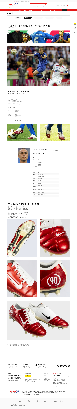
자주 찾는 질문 (45, 378)
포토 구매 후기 (49, 17)
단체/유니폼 (49, 10)
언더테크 (14, 10)
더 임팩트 (18, 17)
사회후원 (11, 0)
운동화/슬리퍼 (30, 10)
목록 (67, 354)
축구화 (19, 10)
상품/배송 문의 (45, 380)
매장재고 (64, 10)
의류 (37, 10)
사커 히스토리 (27, 17)
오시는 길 (66, 376)
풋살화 (24, 10)
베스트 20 (34, 6)
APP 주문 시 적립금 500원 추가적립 (20, 0)
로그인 (54, 5)
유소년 (59, 10)
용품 (54, 10)
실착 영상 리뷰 (38, 17)
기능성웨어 (42, 10)
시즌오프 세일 (39, 6)
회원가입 (57, 5)
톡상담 (28, 376)
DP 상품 (43, 6)
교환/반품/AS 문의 (46, 379)
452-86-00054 (56, 391)
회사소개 (23, 394)
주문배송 (60, 5)
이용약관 (37, 394)
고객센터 (64, 5)
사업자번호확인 (33, 394)
